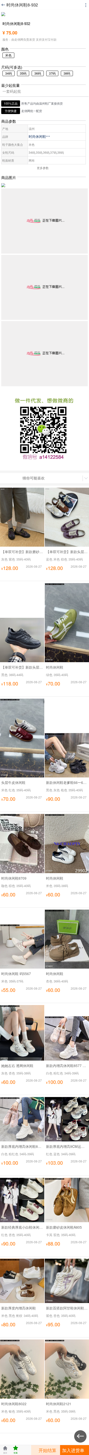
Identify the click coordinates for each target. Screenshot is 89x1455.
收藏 (15, 1449)
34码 (8, 73)
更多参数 (43, 168)
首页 (5, 1449)
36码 (37, 73)
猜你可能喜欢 (33, 477)
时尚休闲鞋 (39, 136)
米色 (8, 55)
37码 (52, 73)
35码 (23, 73)
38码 (67, 73)
